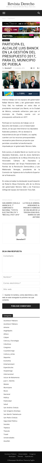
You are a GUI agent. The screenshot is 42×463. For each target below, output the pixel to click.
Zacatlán (7, 441)
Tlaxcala (7, 431)
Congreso (7, 347)
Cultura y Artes (9, 354)
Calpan (6, 337)
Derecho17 (8, 68)
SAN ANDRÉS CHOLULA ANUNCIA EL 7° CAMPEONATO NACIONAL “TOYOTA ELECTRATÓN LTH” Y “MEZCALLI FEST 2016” (11, 209)
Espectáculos (8, 367)
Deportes (7, 357)
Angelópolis (11, 18)
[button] (39, 13)
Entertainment (9, 364)
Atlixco (6, 334)
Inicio (3, 18)
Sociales (7, 424)
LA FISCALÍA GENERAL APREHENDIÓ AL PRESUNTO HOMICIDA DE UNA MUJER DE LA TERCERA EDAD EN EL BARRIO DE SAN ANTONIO (31, 210)
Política (6, 397)
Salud (6, 404)
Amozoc (6, 327)
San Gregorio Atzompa (12, 411)
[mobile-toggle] (3, 13)
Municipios (8, 387)
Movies (6, 384)
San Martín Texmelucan (12, 414)
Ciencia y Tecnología (11, 341)
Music (6, 391)
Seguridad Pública (10, 421)
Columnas (7, 344)
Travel (6, 434)
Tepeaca (7, 428)
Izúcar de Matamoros (11, 377)
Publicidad (8, 401)
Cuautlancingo (9, 351)
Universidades (9, 438)
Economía (7, 361)
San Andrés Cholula (11, 407)
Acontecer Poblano (11, 321)
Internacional (9, 374)
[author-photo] (21, 236)
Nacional (7, 394)
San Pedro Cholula (10, 418)
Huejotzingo (8, 371)
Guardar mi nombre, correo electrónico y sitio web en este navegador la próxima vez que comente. (20, 297)
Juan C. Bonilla (9, 381)
